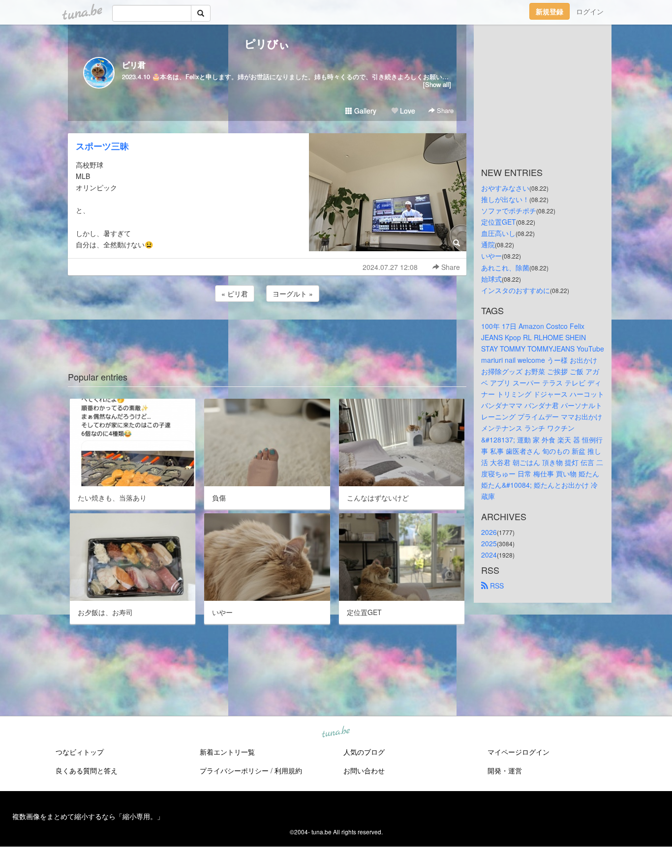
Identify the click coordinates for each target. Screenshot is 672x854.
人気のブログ (364, 752)
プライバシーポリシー (234, 770)
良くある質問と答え (87, 770)
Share (444, 110)
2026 (489, 532)
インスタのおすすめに (515, 290)
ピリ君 (134, 64)
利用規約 (288, 770)
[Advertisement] (267, 330)
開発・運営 (505, 770)
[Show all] (437, 84)
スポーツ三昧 (102, 146)
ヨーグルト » (293, 293)
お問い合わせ (364, 770)
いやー (491, 256)
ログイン (590, 11)
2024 (489, 555)
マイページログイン (519, 752)
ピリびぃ (267, 43)
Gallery (364, 111)
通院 (488, 244)
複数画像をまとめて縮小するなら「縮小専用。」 (88, 816)
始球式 (491, 279)
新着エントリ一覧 (227, 752)
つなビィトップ (80, 752)
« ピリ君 (234, 293)
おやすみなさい (505, 188)
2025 (489, 543)
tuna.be (335, 732)
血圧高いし (498, 233)
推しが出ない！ (505, 199)
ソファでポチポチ (508, 210)
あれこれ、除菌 (505, 267)
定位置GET (498, 222)
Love (406, 111)
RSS (496, 585)
